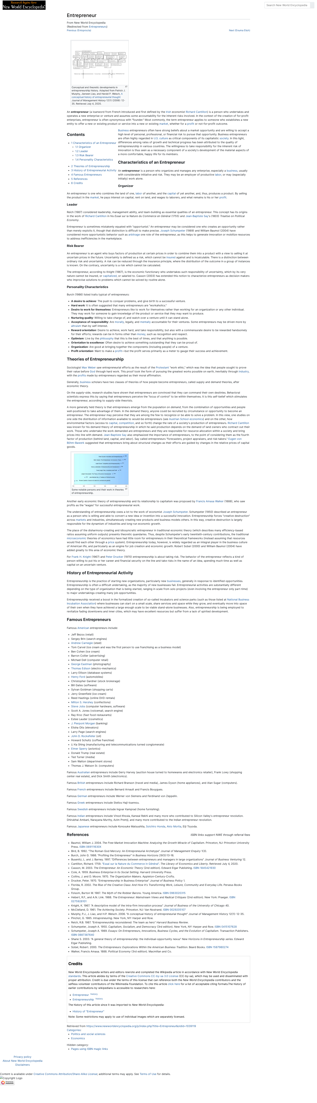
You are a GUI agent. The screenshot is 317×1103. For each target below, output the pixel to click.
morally (119, 322)
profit (190, 123)
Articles (55, 5)
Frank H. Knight (81, 556)
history (94, 994)
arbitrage (134, 234)
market (163, 123)
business (232, 170)
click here (174, 984)
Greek (81, 802)
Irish (168, 111)
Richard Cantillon (196, 111)
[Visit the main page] (24, 5)
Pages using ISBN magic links (89, 1048)
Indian (81, 815)
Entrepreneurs (97, 26)
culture (163, 138)
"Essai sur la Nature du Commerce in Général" (130, 863)
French (81, 789)
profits (82, 375)
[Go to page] (312, 5)
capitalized (110, 275)
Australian (83, 772)
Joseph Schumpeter (172, 230)
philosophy (107, 338)
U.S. (156, 138)
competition (126, 423)
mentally (145, 322)
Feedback (85, 5)
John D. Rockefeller (83, 736)
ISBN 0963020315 (174, 893)
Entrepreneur (81, 994)
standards (74, 976)
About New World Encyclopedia (22, 1060)
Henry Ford (78, 676)
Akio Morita (174, 826)
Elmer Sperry (79, 748)
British (81, 782)
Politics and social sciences (88, 1034)
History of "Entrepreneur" (88, 1011)
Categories (74, 1030)
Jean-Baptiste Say (197, 216)
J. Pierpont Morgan (83, 723)
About (69, 5)
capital (171, 193)
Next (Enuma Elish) (239, 30)
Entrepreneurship (83, 999)
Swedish (82, 809)
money (141, 334)
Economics (78, 1038)
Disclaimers (22, 1064)
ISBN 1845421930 (204, 867)
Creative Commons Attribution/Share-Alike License (65, 1074)
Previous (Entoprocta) (79, 30)
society (224, 138)
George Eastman (81, 664)
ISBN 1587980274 (217, 947)
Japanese (83, 826)
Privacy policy (22, 1056)
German (82, 796)
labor (218, 174)
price (111, 542)
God (92, 371)
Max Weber (89, 367)
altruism (76, 325)
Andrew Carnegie (82, 643)
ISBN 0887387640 (82, 934)
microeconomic (76, 538)
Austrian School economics (186, 419)
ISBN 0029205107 (174, 909)
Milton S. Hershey (82, 702)
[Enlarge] (126, 87)
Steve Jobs (78, 706)
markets (81, 519)
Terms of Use (148, 1074)
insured (171, 257)
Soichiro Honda (155, 826)
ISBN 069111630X (90, 846)
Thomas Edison (80, 668)
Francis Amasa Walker (210, 501)
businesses (174, 581)
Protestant (162, 367)
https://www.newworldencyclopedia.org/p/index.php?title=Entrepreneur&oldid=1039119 (141, 1026)
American (83, 628)
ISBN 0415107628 (226, 926)
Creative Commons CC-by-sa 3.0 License (152, 976)
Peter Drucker (114, 556)
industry (244, 371)
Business (123, 130)
